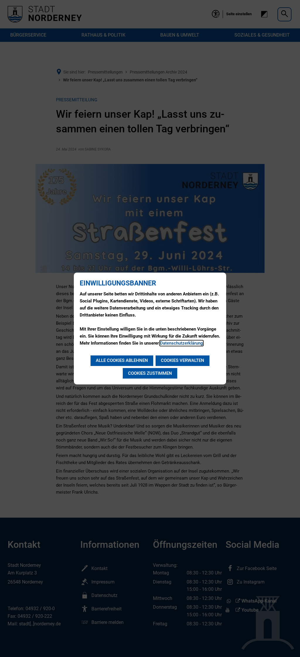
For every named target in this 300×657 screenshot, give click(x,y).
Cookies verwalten (182, 360)
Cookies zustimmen (150, 373)
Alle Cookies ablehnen (122, 360)
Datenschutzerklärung (181, 343)
